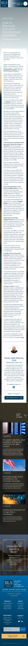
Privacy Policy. (23, 643)
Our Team (20, 605)
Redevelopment (7, 607)
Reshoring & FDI (7, 622)
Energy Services (7, 609)
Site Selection (7, 605)
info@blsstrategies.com (14, 560)
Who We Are (21, 604)
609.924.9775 (13, 558)
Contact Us (20, 618)
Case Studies (20, 609)
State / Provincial (7, 620)
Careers (7, 624)
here (23, 337)
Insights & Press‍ (7, 618)
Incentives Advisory (7, 604)
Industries (20, 607)
